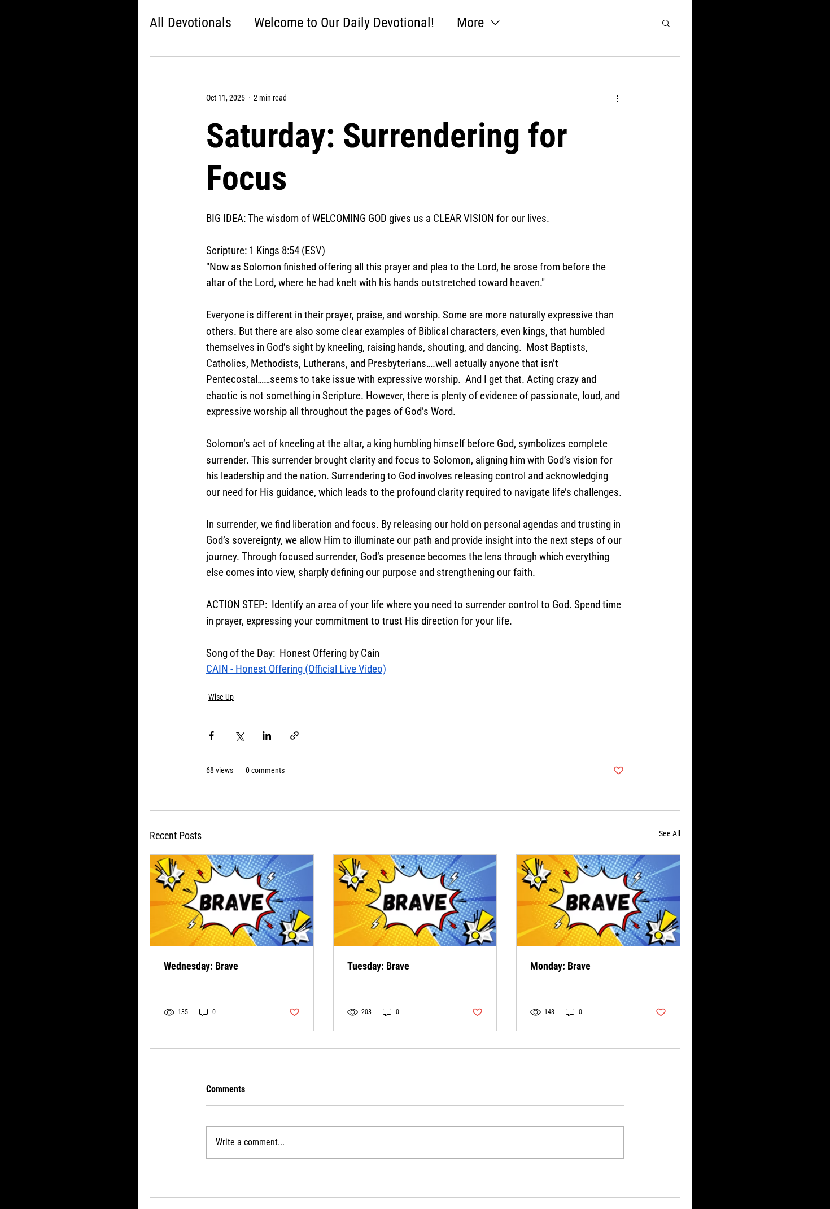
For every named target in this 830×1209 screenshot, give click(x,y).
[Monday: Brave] (598, 900)
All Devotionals (190, 22)
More (470, 22)
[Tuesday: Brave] (415, 900)
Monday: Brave (560, 966)
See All (669, 833)
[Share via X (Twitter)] (239, 735)
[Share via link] (294, 735)
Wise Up (221, 696)
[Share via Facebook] (211, 735)
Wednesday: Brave (201, 966)
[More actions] (617, 97)
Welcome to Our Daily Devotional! (344, 22)
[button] (666, 22)
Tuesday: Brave (378, 966)
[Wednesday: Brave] (231, 900)
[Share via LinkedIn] (266, 735)
